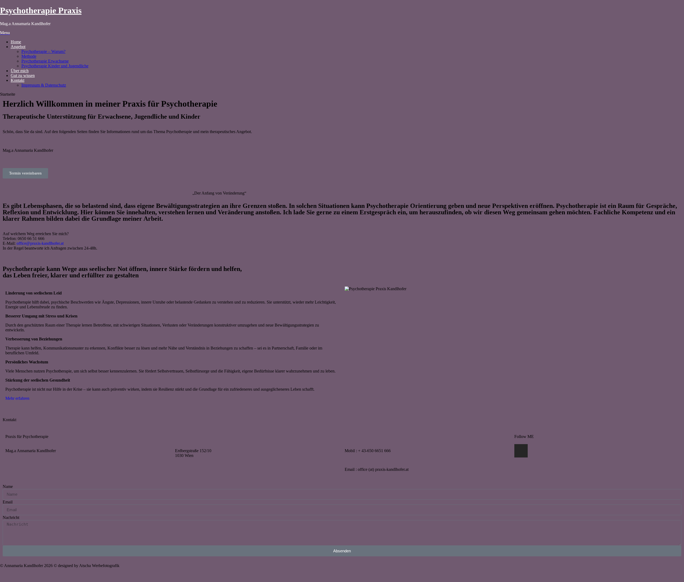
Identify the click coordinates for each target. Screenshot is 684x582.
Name (8, 486)
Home (16, 42)
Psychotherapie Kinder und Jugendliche (54, 66)
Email (8, 502)
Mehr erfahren (17, 398)
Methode (28, 56)
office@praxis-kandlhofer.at (40, 243)
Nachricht (11, 517)
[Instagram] (521, 450)
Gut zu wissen (23, 75)
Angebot (18, 46)
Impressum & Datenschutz (43, 85)
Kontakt (17, 80)
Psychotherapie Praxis (40, 10)
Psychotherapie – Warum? (43, 51)
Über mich (20, 70)
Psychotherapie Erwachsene (45, 61)
